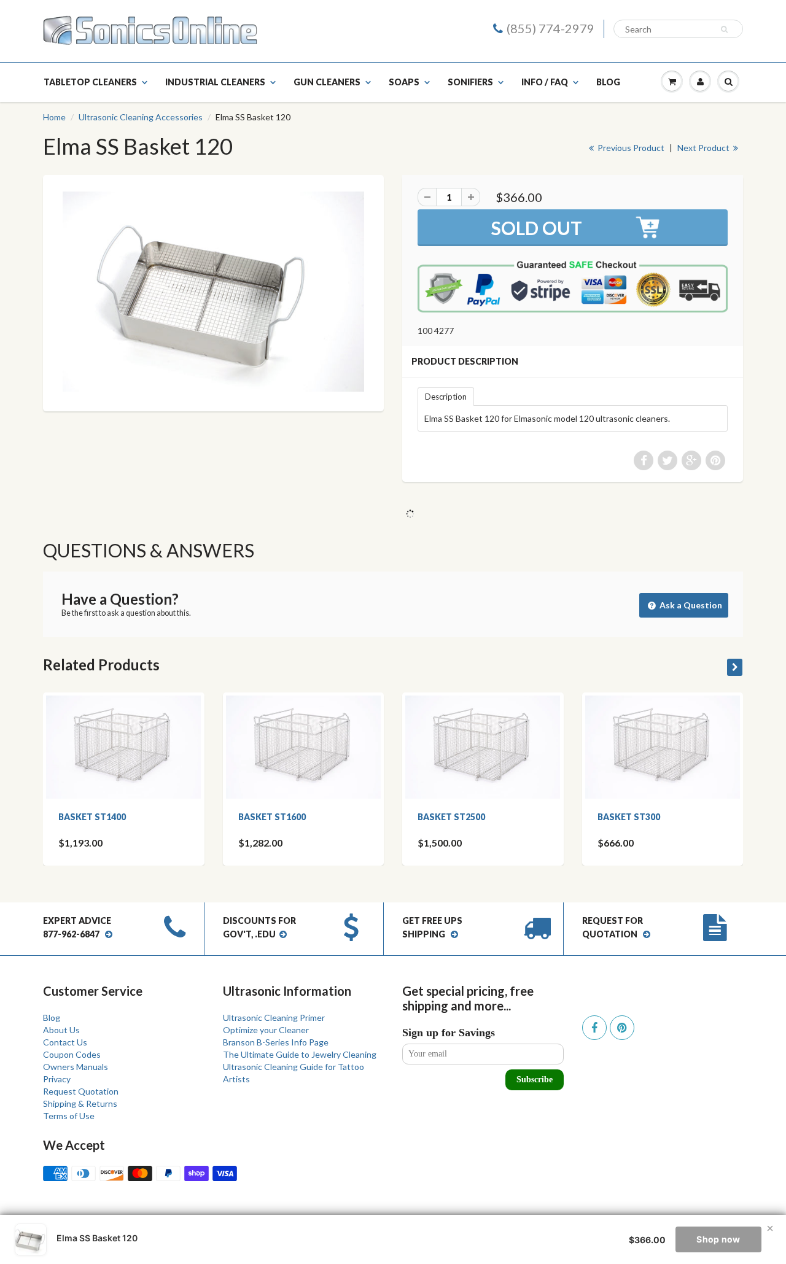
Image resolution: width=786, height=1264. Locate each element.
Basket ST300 (628, 817)
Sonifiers (470, 82)
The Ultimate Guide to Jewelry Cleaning (299, 1054)
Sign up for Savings (448, 1032)
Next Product (704, 147)
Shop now (718, 1239)
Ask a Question (690, 605)
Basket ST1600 (272, 817)
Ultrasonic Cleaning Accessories (141, 117)
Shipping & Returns (80, 1103)
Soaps (404, 82)
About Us (61, 1030)
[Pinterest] (622, 1027)
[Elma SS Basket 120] (213, 291)
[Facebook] (594, 1027)
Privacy (57, 1079)
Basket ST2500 (451, 817)
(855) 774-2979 (550, 28)
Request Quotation (81, 1091)
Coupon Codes (72, 1054)
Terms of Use (69, 1116)
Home (54, 117)
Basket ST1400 (92, 817)
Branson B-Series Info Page (276, 1042)
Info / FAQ (544, 82)
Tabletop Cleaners (90, 82)
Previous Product (630, 147)
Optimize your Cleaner (266, 1030)
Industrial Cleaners (215, 82)
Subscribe (534, 1079)
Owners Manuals (75, 1066)
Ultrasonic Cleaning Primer (274, 1017)
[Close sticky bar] (770, 1228)
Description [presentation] (446, 396)
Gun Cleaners (327, 82)
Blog (608, 82)
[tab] (446, 396)
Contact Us (65, 1042)
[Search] (726, 29)
